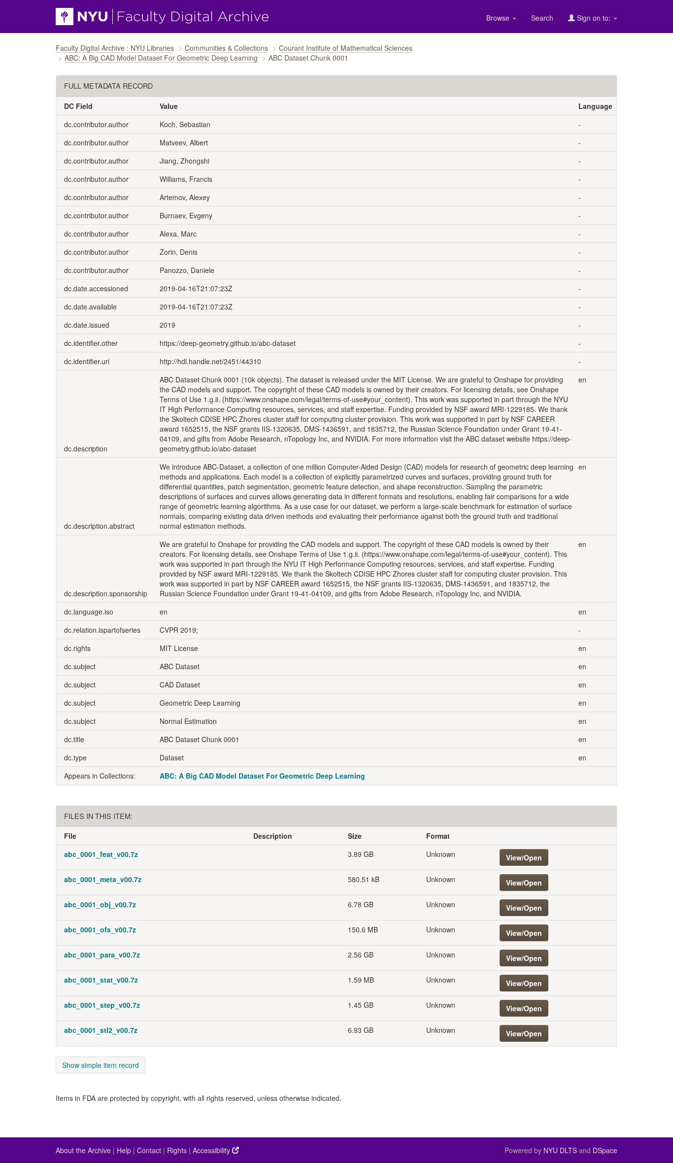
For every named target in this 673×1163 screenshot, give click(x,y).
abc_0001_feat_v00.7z (101, 854)
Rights (177, 1150)
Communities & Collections (226, 48)
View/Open (524, 857)
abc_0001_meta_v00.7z (102, 879)
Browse (498, 18)
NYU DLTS (560, 1150)
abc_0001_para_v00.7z (102, 954)
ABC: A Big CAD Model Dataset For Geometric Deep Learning (161, 58)
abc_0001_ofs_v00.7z (100, 929)
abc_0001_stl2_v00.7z (100, 1030)
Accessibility (212, 1150)
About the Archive (83, 1150)
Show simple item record (100, 1065)
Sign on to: (593, 18)
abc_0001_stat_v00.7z (101, 980)
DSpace (605, 1150)
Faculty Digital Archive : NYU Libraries (115, 48)
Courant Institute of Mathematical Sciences (345, 48)
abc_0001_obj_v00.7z (100, 904)
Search (542, 18)
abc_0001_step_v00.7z (102, 1005)
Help (124, 1150)
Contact (149, 1150)
